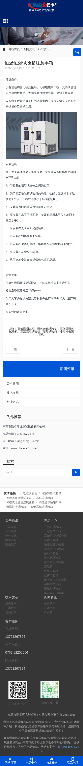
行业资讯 (44, 49)
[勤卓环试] (41, 7)
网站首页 (14, 49)
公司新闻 (13, 383)
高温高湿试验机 (30, 331)
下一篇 (70, 349)
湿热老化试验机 (47, 328)
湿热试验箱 (50, 331)
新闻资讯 (29, 49)
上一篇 (12, 349)
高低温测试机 (26, 328)
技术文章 (13, 392)
